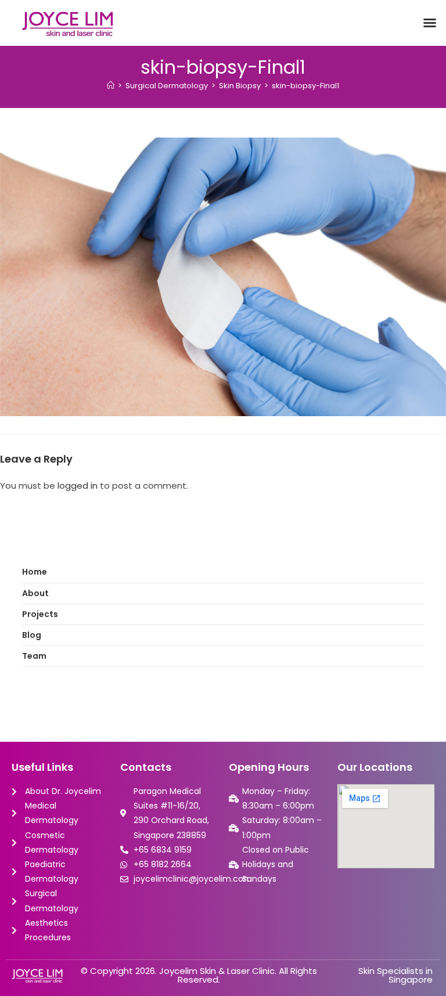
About (35, 593)
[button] (429, 22)
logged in (77, 485)
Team (34, 656)
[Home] (110, 85)
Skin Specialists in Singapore (395, 975)
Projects (40, 614)
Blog (31, 635)
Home (34, 572)
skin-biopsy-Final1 (305, 85)
